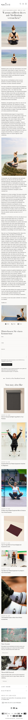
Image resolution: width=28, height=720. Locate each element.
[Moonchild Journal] (14, 663)
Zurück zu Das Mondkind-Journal (15, 378)
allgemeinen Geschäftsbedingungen (8, 369)
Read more (5, 681)
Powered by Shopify (19, 718)
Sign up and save (8, 695)
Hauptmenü (6, 691)
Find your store (5, 652)
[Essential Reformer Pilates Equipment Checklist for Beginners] (14, 441)
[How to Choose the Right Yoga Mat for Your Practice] (14, 400)
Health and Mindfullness (10, 10)
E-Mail (2, 342)
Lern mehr (6, 687)
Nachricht (3, 349)
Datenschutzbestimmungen (6, 371)
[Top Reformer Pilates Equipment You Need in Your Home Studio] (14, 558)
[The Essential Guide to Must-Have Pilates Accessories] (14, 595)
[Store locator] (14, 635)
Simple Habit (4, 283)
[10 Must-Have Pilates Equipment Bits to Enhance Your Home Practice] (14, 488)
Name (2, 336)
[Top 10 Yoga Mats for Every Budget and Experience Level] (14, 528)
